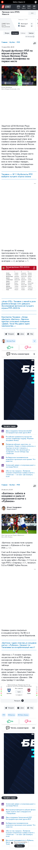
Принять (19, 846)
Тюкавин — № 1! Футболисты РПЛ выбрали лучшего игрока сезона (17, 175)
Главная (5, 42)
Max (31, 334)
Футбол (12, 42)
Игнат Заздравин (14, 507)
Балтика (9, 693)
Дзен (22, 334)
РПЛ (18, 42)
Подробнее (21, 843)
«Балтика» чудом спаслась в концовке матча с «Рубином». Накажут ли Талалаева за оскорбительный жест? (19, 645)
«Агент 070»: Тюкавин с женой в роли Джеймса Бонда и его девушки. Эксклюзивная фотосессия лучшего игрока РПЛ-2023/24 (19, 304)
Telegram (11, 334)
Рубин (29, 693)
